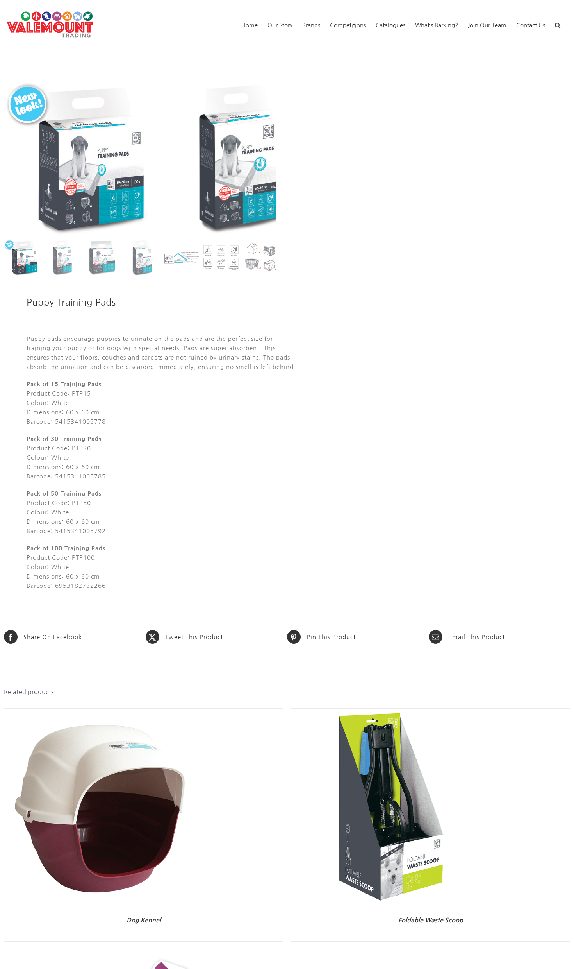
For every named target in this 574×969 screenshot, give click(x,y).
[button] (557, 24)
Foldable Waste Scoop (430, 920)
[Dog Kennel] (102, 713)
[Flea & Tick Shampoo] (389, 955)
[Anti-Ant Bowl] (102, 955)
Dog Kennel (144, 920)
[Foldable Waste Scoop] (389, 713)
